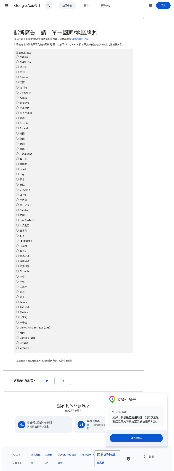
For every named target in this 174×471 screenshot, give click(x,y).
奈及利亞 (24, 225)
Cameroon (25, 92)
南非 (22, 276)
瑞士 (22, 297)
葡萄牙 (23, 251)
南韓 (22, 281)
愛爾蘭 (23, 164)
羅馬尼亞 (24, 256)
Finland (24, 128)
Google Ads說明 (27, 5)
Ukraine (24, 342)
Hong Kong (26, 153)
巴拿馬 (23, 230)
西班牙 (23, 286)
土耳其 (23, 317)
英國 (22, 332)
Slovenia (24, 271)
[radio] (17, 56)
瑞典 (22, 291)
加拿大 (23, 97)
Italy (22, 174)
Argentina (25, 62)
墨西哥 (23, 199)
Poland (24, 245)
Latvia (23, 194)
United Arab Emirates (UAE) (35, 327)
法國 (22, 133)
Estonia (24, 123)
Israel (23, 169)
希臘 (22, 148)
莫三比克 (24, 205)
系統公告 (105, 5)
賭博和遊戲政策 (80, 39)
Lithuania (25, 189)
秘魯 (22, 235)
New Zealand (27, 220)
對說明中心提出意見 (106, 458)
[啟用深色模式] (128, 459)
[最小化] (160, 398)
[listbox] (149, 458)
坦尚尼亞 (24, 307)
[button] (6, 5)
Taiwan (24, 302)
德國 (22, 138)
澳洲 (22, 72)
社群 (86, 5)
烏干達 (23, 322)
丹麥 (22, 118)
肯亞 (22, 184)
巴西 (22, 82)
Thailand (24, 312)
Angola (24, 56)
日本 (22, 179)
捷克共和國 (26, 113)
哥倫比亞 (24, 102)
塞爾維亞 (24, 261)
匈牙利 (23, 159)
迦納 (22, 143)
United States (27, 337)
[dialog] (136, 419)
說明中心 (67, 5)
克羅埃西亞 (26, 107)
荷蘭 (22, 215)
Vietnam (24, 348)
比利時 (23, 87)
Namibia (24, 210)
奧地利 (23, 67)
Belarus (24, 77)
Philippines (26, 240)
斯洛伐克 (24, 266)
